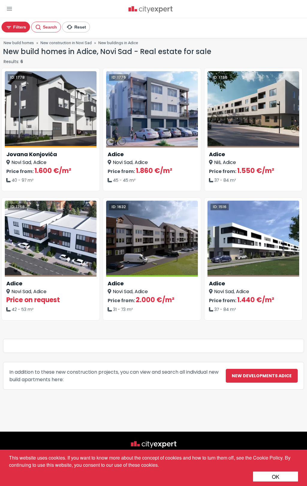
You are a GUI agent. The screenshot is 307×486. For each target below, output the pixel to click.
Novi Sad (21, 162)
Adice (39, 162)
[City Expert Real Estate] (150, 10)
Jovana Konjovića (31, 154)
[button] (9, 9)
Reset (79, 27)
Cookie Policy (267, 457)
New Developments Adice (262, 376)
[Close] (119, 25)
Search (49, 27)
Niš (217, 162)
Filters (19, 27)
